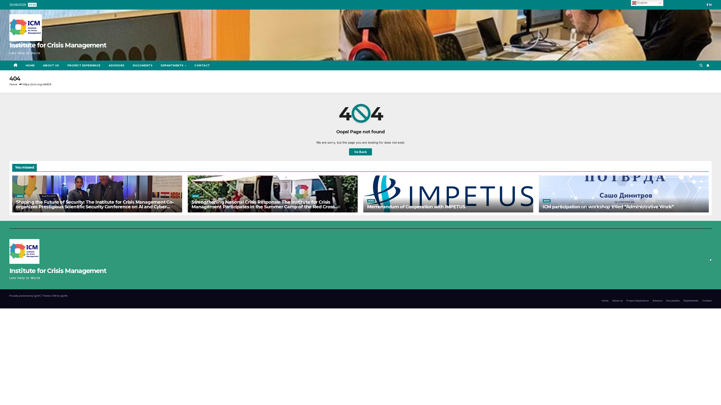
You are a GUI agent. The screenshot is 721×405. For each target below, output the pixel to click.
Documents (143, 65)
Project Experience (83, 65)
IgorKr (64, 295)
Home (30, 65)
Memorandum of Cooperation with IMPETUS (416, 206)
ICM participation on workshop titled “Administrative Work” (608, 206)
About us (51, 65)
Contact (202, 65)
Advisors (116, 65)
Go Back (360, 152)
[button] (701, 65)
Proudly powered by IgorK (25, 295)
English (642, 2)
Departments (172, 65)
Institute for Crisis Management (57, 45)
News (20, 196)
